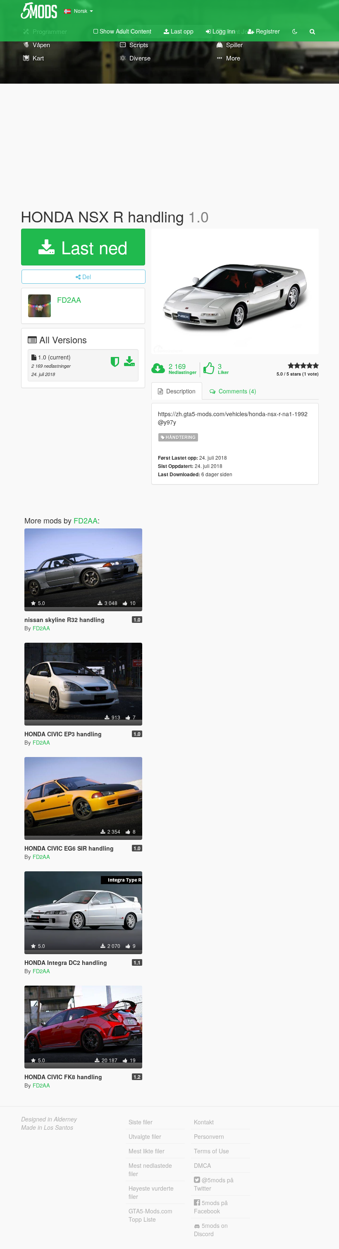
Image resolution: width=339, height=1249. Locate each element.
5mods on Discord (211, 1229)
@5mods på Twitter (214, 1184)
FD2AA (69, 299)
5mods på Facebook (211, 1206)
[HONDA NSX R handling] (235, 291)
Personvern (209, 1136)
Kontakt (204, 1122)
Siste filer (141, 1122)
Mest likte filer (147, 1151)
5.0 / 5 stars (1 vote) (298, 373)
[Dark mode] (294, 31)
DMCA (202, 1165)
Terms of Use (211, 1151)
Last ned (91, 246)
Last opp (181, 31)
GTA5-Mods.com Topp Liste (150, 1215)
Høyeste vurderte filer (151, 1192)
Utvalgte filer (145, 1136)
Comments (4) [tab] (235, 391)
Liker (223, 372)
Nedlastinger (182, 372)
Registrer (267, 31)
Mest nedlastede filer (150, 1169)
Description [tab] (179, 391)
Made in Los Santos (47, 1127)
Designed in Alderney (49, 1119)
